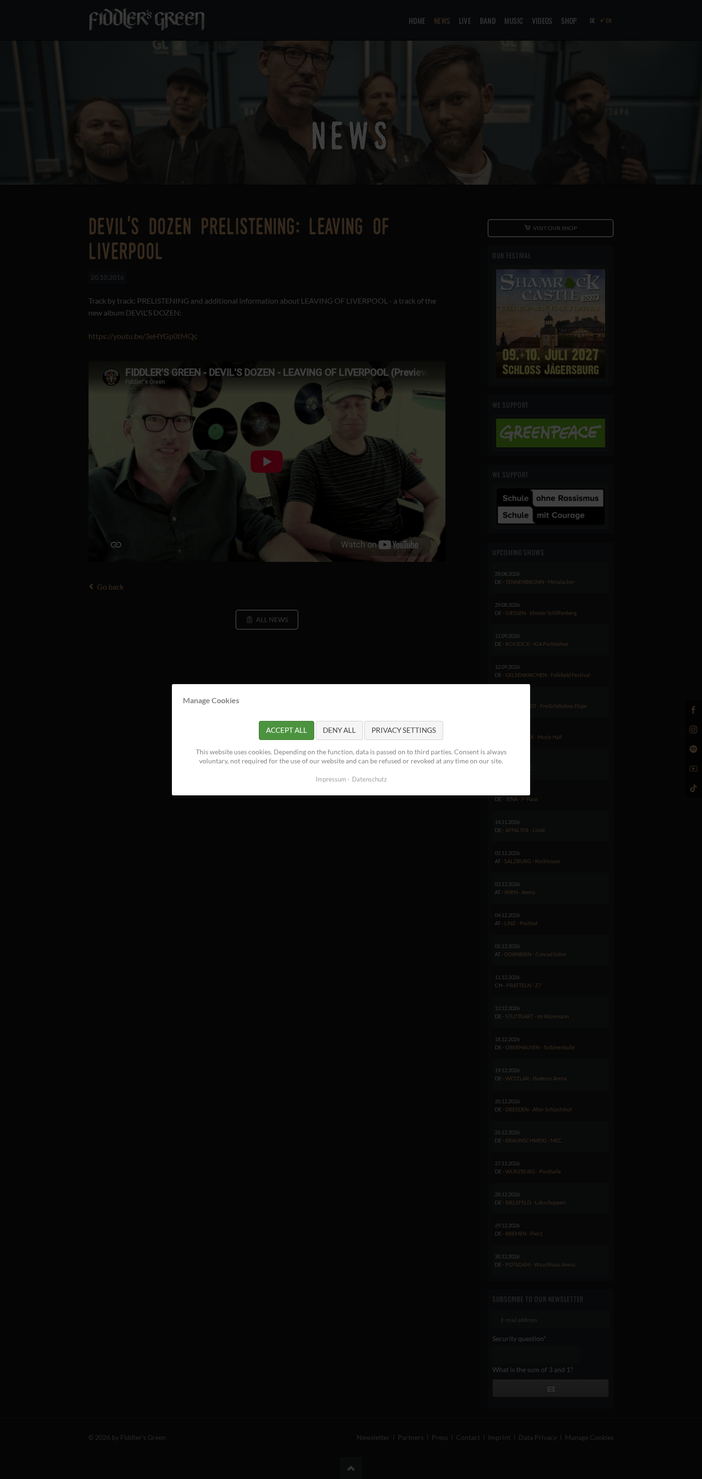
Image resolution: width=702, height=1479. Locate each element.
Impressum (331, 778)
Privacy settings (404, 730)
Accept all (286, 730)
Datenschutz (369, 778)
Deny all (339, 730)
